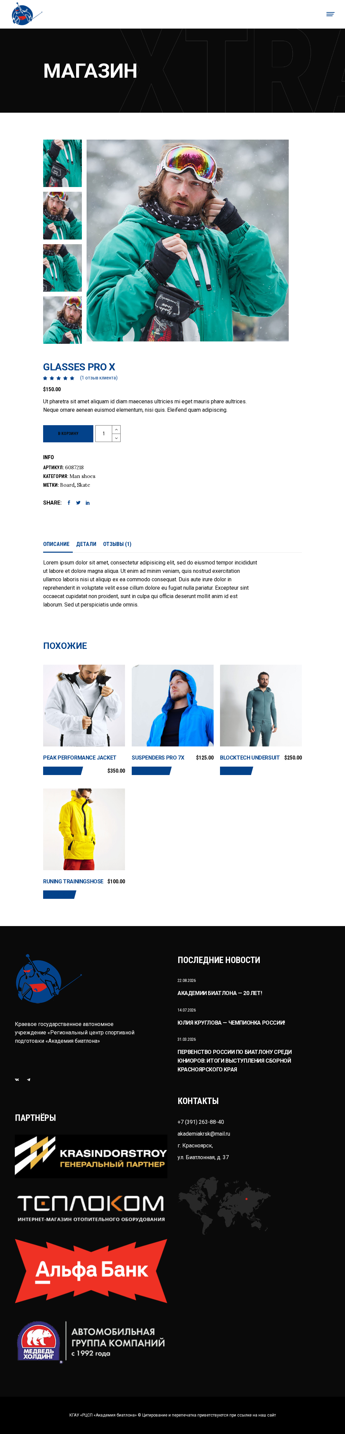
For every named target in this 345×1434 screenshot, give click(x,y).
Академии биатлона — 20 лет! (220, 993)
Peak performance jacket (80, 758)
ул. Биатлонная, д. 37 (203, 1157)
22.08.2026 (187, 980)
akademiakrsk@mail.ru (204, 1134)
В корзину (68, 433)
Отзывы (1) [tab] (117, 544)
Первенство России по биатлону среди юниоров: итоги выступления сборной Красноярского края (235, 1060)
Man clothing (62, 770)
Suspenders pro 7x (158, 758)
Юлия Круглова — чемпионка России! (231, 1023)
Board (67, 485)
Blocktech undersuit (250, 758)
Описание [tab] (56, 544)
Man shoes (82, 476)
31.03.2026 (187, 1039)
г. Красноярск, (195, 1145)
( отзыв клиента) (99, 378)
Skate (83, 485)
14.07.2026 (187, 1010)
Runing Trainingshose (73, 881)
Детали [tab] (86, 544)
